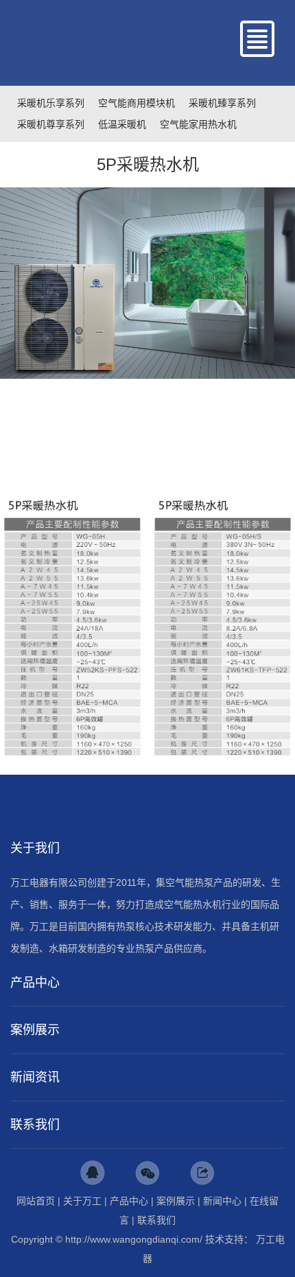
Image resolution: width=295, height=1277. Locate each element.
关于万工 (82, 1200)
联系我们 (156, 1220)
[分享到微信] (147, 1172)
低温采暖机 (122, 124)
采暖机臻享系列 (222, 102)
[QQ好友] (92, 1172)
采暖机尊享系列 (50, 124)
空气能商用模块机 (136, 102)
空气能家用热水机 (198, 124)
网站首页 (35, 1200)
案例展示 (175, 1200)
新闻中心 (222, 1200)
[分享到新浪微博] (202, 1172)
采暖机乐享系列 (50, 102)
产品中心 (129, 1200)
